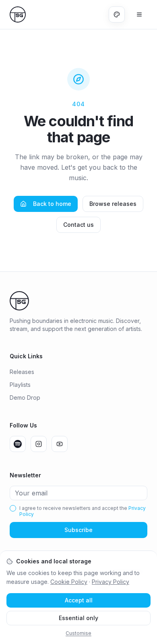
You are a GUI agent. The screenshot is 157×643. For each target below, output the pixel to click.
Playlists (20, 384)
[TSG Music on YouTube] (60, 444)
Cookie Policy (68, 581)
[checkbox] (13, 508)
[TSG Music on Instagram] (39, 444)
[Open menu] (139, 14)
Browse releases (112, 203)
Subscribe (78, 529)
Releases (22, 371)
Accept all (79, 600)
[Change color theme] (117, 14)
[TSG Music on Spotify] (18, 444)
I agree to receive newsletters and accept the (82, 511)
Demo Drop (25, 397)
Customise (78, 633)
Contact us (78, 224)
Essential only (78, 617)
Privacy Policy (110, 581)
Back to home (52, 203)
